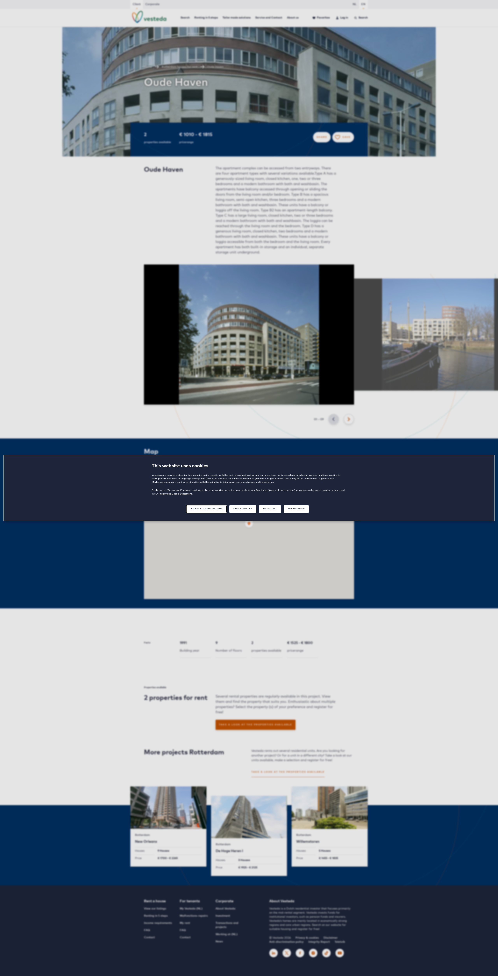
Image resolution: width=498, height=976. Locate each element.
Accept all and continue (206, 509)
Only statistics (242, 509)
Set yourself (296, 509)
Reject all (270, 509)
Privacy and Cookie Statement (175, 494)
